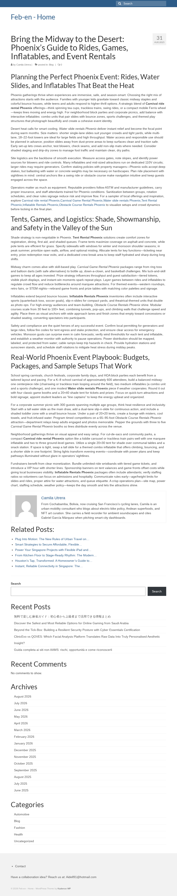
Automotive (21, 814)
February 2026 (24, 736)
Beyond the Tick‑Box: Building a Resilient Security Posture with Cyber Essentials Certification (77, 630)
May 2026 (21, 716)
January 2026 (23, 743)
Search (16, 583)
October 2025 (23, 763)
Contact (20, 866)
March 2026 (22, 730)
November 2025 (25, 756)
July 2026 (20, 703)
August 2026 (22, 696)
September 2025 (25, 770)
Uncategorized (24, 841)
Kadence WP (64, 888)
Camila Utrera (23, 64)
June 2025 (21, 790)
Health (18, 834)
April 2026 (21, 723)
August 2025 (22, 777)
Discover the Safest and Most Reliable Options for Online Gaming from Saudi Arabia (71, 623)
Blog (51, 64)
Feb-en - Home (33, 17)
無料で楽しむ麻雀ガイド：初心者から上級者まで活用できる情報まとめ (62, 616)
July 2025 (20, 783)
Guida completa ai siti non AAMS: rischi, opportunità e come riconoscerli (63, 649)
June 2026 (21, 710)
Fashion (19, 827)
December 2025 (25, 750)
